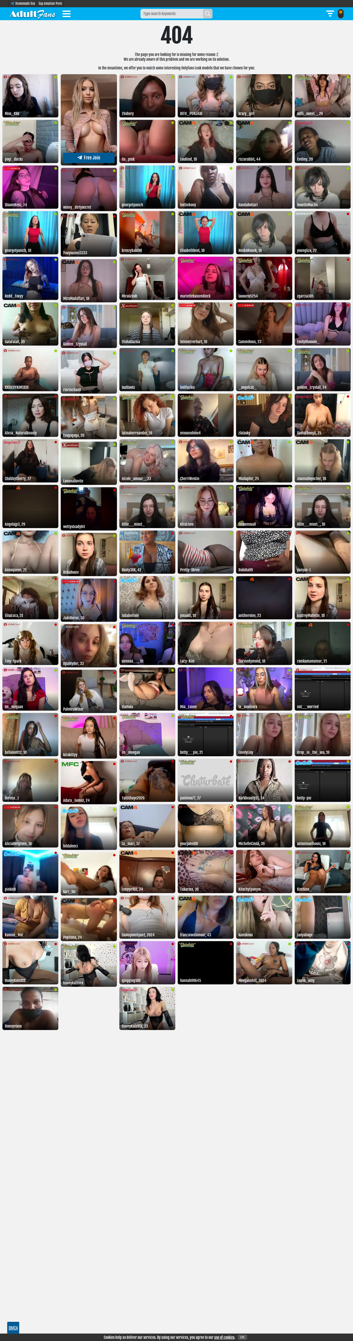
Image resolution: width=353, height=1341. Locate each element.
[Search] (208, 13)
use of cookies (224, 1337)
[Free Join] (89, 164)
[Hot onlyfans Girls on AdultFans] (32, 14)
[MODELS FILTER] (330, 13)
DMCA (13, 1328)
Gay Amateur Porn (50, 3)
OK (242, 1337)
